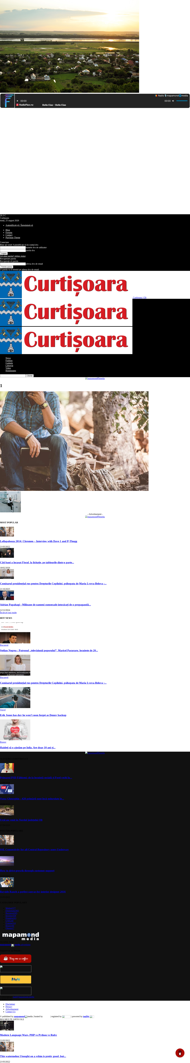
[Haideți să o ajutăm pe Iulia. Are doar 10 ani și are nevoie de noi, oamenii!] (15, 739)
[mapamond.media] (15, 983)
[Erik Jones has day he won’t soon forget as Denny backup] (15, 707)
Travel (3, 710)
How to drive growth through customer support (27, 870)
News (8, 358)
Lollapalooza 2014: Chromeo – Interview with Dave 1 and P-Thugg (38, 541)
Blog (8, 230)
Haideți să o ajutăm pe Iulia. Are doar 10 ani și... (27, 747)
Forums (9, 232)
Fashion (9, 360)
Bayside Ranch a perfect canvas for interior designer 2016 (33, 891)
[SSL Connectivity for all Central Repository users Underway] (7, 844)
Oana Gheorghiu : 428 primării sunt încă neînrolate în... (32, 798)
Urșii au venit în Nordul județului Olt (21, 819)
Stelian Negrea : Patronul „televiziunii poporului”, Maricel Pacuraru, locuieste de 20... (49, 650)
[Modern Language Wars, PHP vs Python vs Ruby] (7, 1029)
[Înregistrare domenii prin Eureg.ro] (66, 1016)
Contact (9, 235)
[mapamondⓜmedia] (95, 378)
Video (8, 368)
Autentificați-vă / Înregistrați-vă (19, 225)
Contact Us (10, 1011)
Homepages (11, 370)
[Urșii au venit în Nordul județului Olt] (7, 814)
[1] (74, 490)
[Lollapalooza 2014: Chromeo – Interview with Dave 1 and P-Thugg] (7, 536)
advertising (15, 944)
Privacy (9, 1006)
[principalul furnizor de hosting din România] (46, 1016)
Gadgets (9, 363)
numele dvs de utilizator (36, 247)
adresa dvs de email (34, 264)
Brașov (3, 742)
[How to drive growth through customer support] (7, 865)
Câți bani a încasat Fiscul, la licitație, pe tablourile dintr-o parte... (37, 562)
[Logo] (66, 325)
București (4, 645)
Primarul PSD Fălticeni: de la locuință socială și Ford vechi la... (36, 777)
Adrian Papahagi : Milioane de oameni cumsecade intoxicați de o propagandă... (45, 604)
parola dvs (30, 250)
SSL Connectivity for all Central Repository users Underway (34, 849)
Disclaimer (10, 1004)
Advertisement (12, 1009)
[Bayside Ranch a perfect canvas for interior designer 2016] (7, 886)
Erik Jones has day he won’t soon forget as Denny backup (33, 715)
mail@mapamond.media (23, 997)
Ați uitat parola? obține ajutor (13, 256)
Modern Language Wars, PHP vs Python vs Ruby (28, 1035)
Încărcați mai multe (8, 612)
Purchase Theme (13, 237)
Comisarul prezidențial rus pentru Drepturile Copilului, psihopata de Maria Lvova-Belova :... (53, 583)
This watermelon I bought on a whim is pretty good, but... (33, 1056)
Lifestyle (9, 365)
